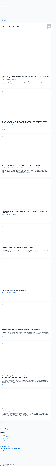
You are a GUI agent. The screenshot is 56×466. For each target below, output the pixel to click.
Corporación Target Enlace (4, 1)
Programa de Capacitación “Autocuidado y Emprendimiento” (17, 247)
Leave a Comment (5, 79)
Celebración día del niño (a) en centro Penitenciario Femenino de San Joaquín (21, 329)
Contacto (3, 21)
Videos (3, 19)
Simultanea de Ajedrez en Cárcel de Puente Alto (14, 290)
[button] (29, 14)
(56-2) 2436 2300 (4, 446)
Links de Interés (4, 20)
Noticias (3, 17)
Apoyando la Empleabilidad (6, 18)
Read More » (4, 129)
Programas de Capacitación (6, 16)
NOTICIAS (9, 79)
